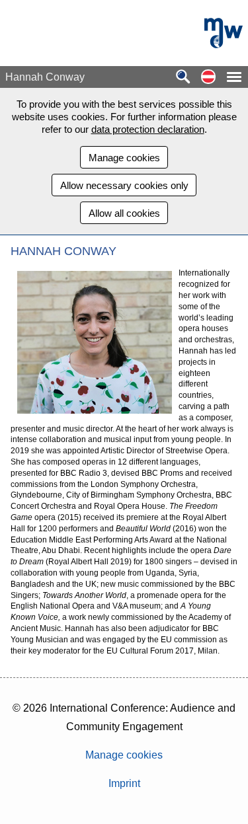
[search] (183, 77)
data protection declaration (147, 129)
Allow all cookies (124, 213)
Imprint (124, 783)
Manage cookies (124, 157)
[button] (208, 77)
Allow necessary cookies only (124, 185)
